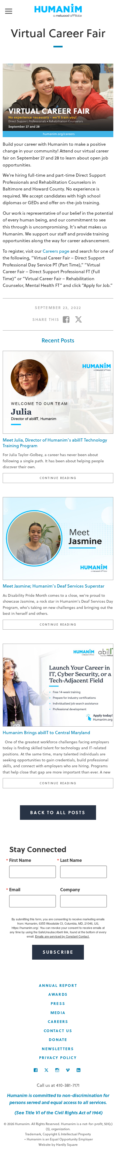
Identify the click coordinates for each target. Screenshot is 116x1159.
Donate (58, 1039)
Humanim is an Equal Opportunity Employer (59, 1139)
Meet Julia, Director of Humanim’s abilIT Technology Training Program (55, 443)
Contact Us (58, 1030)
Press (58, 1003)
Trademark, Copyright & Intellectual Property (58, 1134)
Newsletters (58, 1049)
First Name (20, 860)
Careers (58, 1021)
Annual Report (58, 985)
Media (58, 1012)
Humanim (58, 10)
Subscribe (58, 952)
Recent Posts (58, 340)
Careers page (56, 251)
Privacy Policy (58, 1057)
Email (14, 889)
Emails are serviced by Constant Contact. (62, 936)
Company (70, 889)
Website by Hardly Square (58, 1144)
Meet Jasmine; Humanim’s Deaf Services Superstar (53, 586)
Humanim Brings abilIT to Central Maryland (46, 732)
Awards (58, 994)
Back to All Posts (58, 812)
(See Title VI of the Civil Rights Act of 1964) (58, 1112)
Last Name (71, 860)
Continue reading (76, 478)
